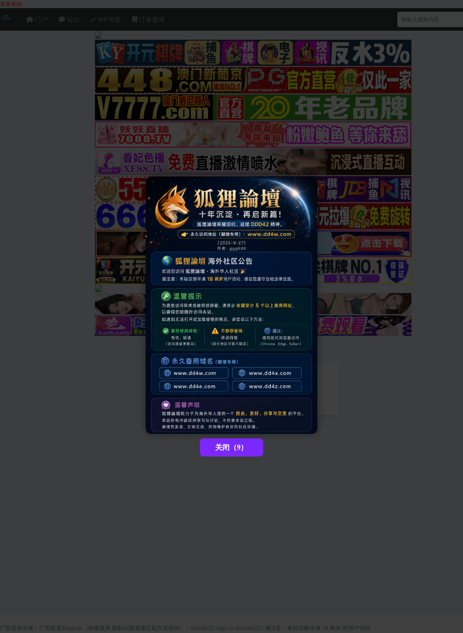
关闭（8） (231, 447)
